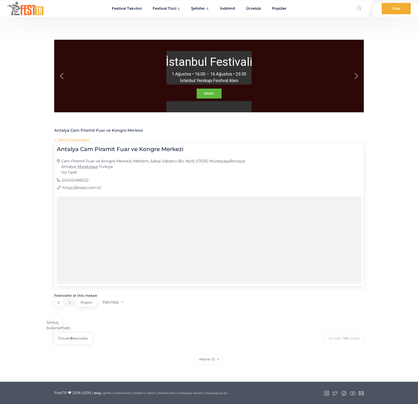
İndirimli (227, 8)
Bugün (86, 302)
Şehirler (198, 8)
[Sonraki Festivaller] (69, 302)
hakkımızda (122, 393)
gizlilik (107, 393)
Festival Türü (164, 8)
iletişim (138, 393)
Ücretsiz (253, 8)
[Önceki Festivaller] (58, 302)
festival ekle (167, 393)
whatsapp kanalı (190, 393)
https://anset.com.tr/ (81, 187)
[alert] (58, 325)
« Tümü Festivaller (71, 140)
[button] (62, 76)
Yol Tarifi (69, 172)
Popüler (279, 8)
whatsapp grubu (216, 393)
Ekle (396, 8)
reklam (151, 393)
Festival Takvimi (127, 8)
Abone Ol (207, 359)
